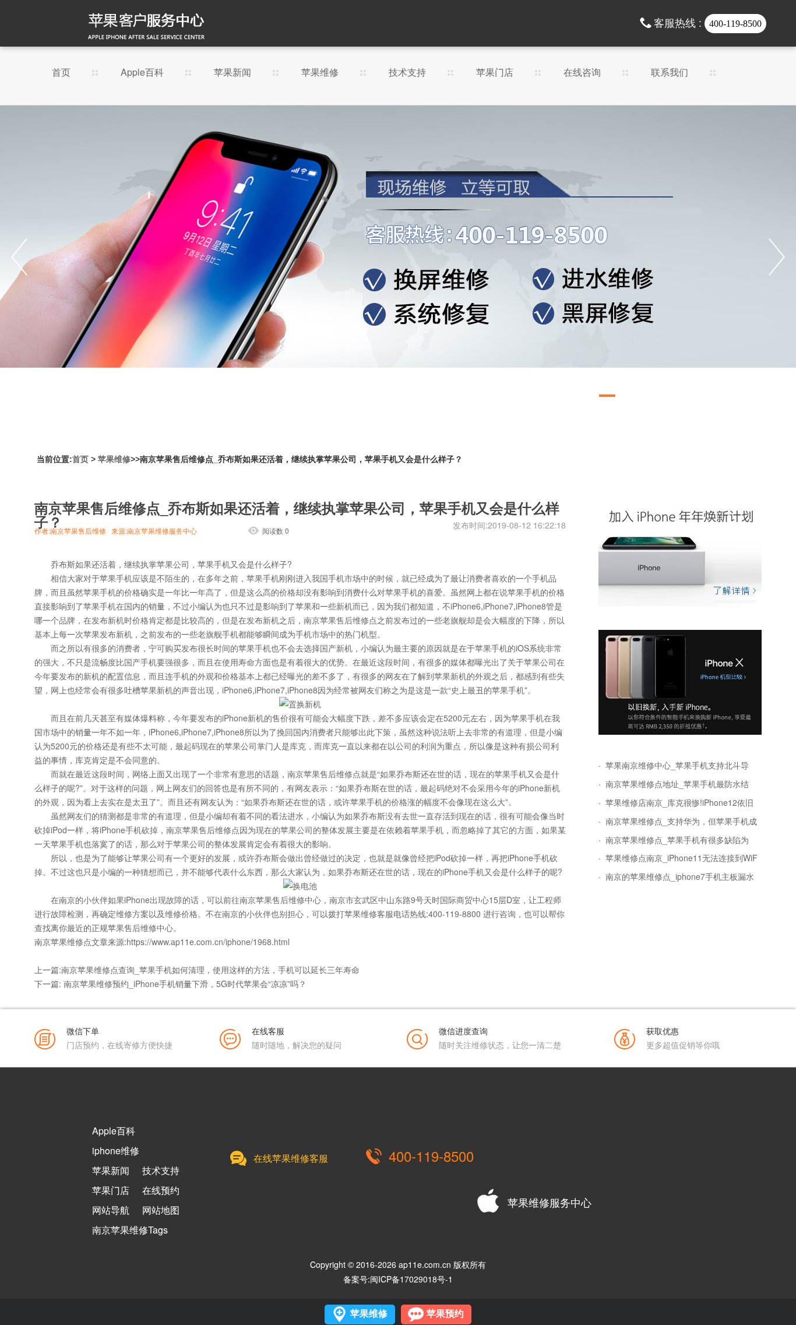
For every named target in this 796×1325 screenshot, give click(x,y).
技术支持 (407, 73)
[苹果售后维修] (398, 256)
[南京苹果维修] (680, 554)
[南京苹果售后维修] (680, 682)
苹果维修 (320, 73)
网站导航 (110, 1210)
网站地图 (160, 1210)
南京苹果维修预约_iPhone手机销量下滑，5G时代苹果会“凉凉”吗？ (185, 983)
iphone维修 (115, 1150)
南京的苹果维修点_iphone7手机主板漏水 (679, 876)
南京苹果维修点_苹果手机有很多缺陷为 (677, 839)
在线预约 (160, 1190)
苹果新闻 (232, 73)
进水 (295, 816)
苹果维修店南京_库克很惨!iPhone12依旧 (679, 802)
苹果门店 (494, 73)
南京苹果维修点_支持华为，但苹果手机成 (681, 821)
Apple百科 (142, 73)
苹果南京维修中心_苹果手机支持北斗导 (677, 765)
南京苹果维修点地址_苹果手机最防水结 (677, 784)
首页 (61, 73)
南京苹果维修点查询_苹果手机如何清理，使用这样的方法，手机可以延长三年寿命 (210, 969)
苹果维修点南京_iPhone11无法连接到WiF (681, 858)
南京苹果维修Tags (130, 1230)
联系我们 (669, 73)
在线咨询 (582, 73)
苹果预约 (445, 1314)
